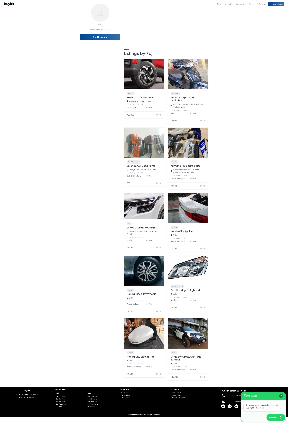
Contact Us (240, 4)
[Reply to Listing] (157, 114)
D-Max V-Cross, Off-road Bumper (186, 358)
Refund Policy (176, 392)
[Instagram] (230, 406)
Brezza (130, 93)
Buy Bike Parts (92, 399)
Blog (219, 4)
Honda (174, 227)
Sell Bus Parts (60, 401)
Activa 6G (175, 93)
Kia (129, 223)
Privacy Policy (176, 395)
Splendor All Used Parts (141, 166)
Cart (251, 4)
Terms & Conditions (178, 397)
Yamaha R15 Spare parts (185, 166)
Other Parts (59, 406)
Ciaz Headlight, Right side (186, 290)
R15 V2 (174, 162)
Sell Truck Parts (61, 404)
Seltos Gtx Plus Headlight (142, 227)
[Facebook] (223, 406)
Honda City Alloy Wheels (141, 294)
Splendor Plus (133, 162)
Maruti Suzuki (177, 286)
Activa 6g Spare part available (183, 99)
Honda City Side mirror (140, 356)
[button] (281, 396)
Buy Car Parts (92, 396)
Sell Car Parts (60, 396)
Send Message (100, 37)
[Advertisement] (144, 25)
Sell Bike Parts (60, 399)
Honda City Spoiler (182, 231)
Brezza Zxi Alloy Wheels (140, 97)
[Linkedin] (236, 406)
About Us (229, 4)
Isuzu (174, 353)
